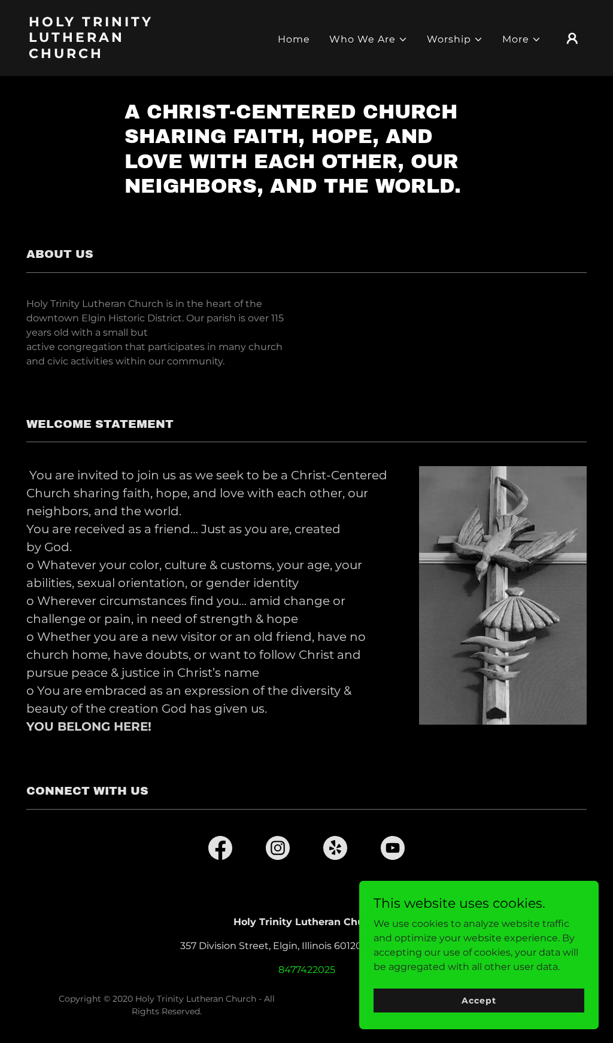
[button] (368, 39)
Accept (479, 1000)
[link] (106, 54)
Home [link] (294, 39)
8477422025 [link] (306, 969)
